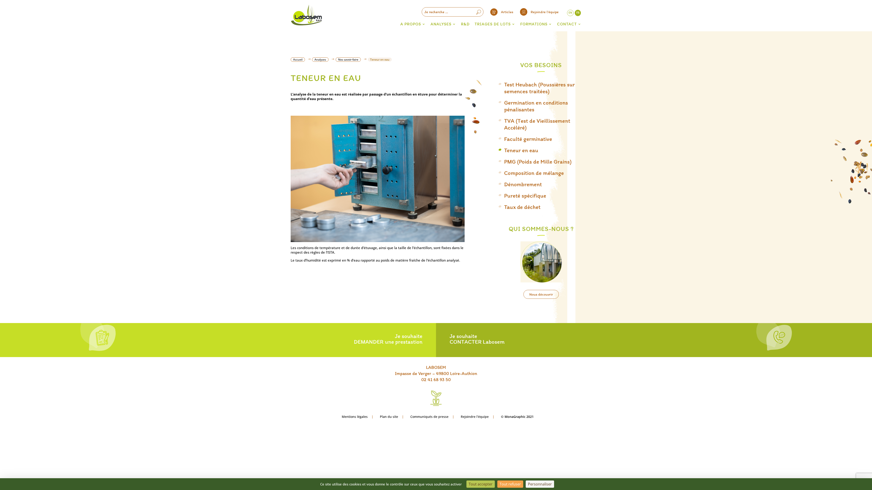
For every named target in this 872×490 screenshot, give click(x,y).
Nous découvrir (541, 294)
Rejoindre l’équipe (475, 416)
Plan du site (389, 416)
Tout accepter (481, 484)
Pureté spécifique (525, 195)
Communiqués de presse (429, 416)
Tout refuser (510, 484)
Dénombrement (523, 184)
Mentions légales (355, 416)
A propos (410, 24)
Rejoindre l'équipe (545, 12)
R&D (465, 24)
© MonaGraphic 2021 (517, 416)
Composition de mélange (534, 172)
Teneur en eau (521, 150)
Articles (507, 12)
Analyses (441, 24)
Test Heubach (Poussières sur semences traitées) (539, 88)
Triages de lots (493, 24)
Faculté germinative (528, 138)
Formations (533, 24)
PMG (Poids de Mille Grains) (538, 161)
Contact (567, 24)
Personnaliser (540, 484)
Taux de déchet (522, 206)
